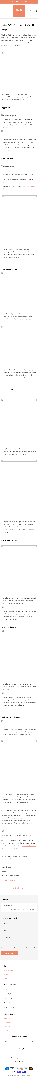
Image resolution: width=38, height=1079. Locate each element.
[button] (2, 11)
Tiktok (6, 1030)
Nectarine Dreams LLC (16, 1075)
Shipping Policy (9, 1007)
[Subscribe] (32, 1042)
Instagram (7, 1018)
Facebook (7, 1026)
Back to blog (20, 888)
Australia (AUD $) (18, 1062)
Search (6, 990)
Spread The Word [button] (9, 881)
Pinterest (7, 1022)
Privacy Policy (8, 1003)
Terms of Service (9, 998)
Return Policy (8, 994)
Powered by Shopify (26, 1075)
